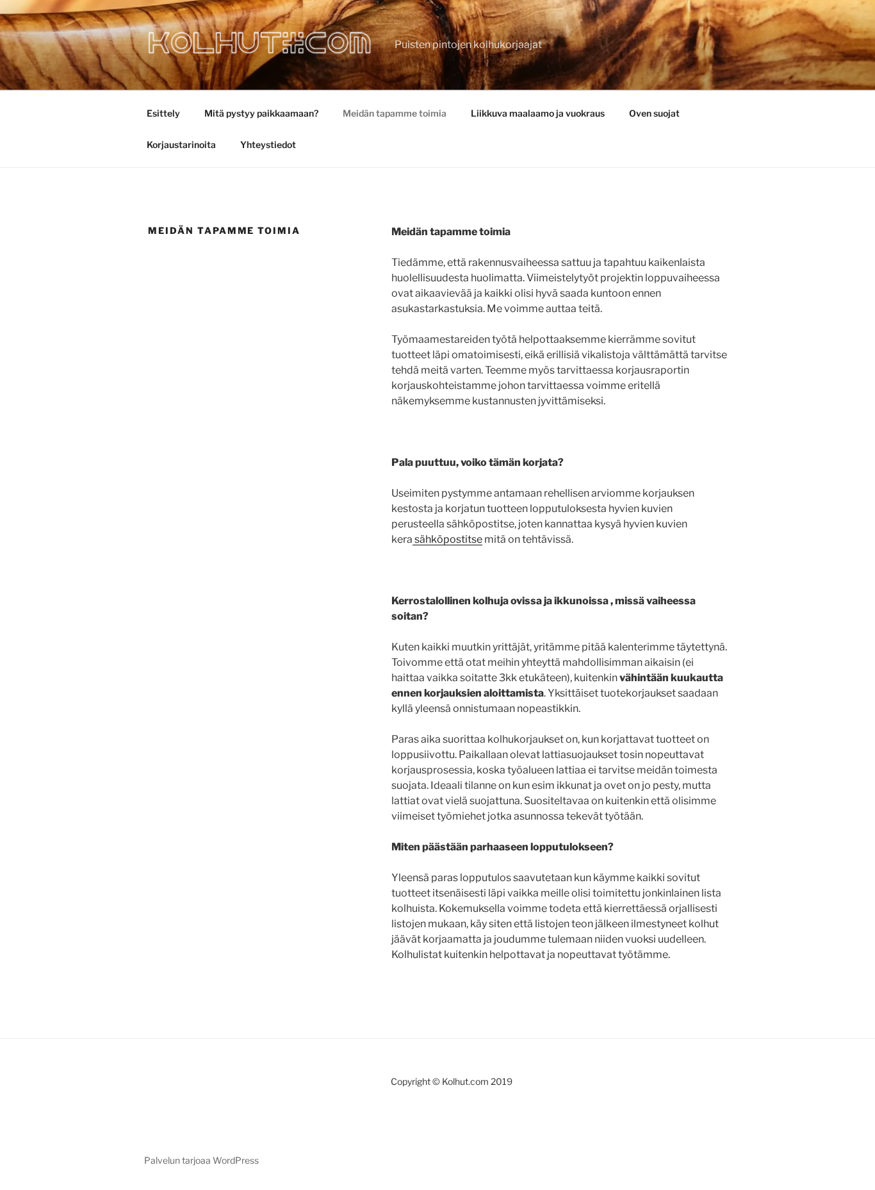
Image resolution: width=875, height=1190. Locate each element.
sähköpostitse (447, 539)
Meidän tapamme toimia (394, 113)
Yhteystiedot (268, 144)
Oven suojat (654, 113)
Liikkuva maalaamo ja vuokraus (538, 113)
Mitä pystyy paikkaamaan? (261, 113)
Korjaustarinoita (181, 144)
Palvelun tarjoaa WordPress (201, 1160)
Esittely (163, 113)
